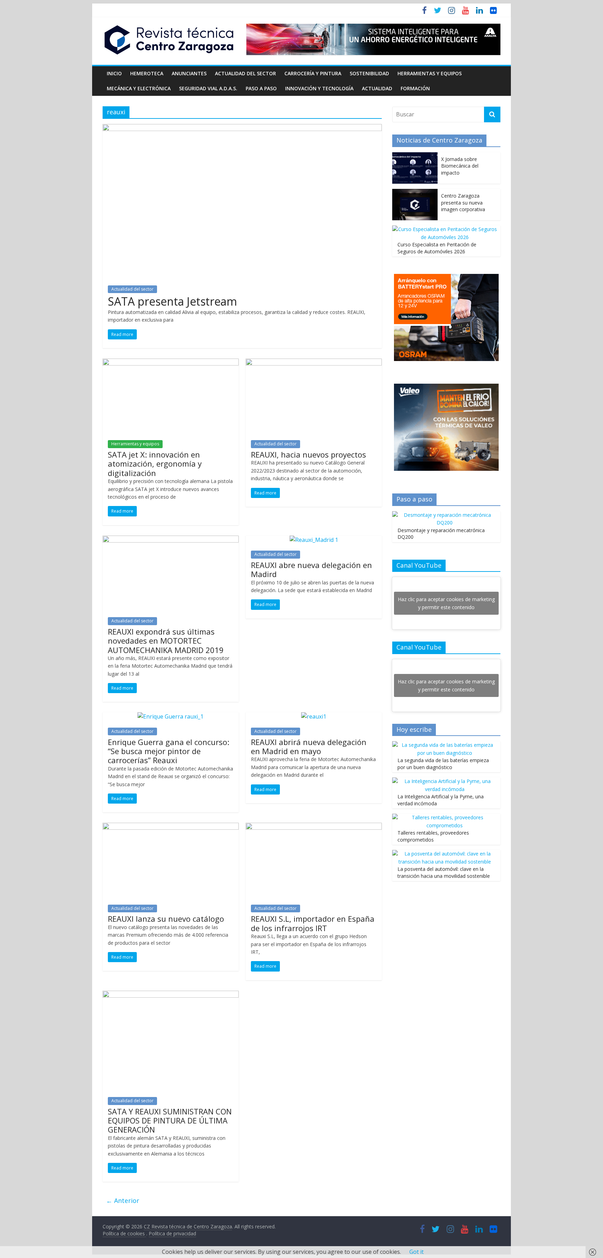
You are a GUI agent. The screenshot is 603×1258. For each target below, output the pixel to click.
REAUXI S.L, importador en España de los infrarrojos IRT (312, 923)
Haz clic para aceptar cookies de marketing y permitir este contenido (446, 603)
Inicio (114, 73)
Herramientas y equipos (429, 73)
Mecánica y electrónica (139, 88)
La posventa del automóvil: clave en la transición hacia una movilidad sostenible (443, 872)
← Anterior (122, 1200)
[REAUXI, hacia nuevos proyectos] (314, 363)
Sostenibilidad (369, 73)
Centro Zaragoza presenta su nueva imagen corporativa (463, 202)
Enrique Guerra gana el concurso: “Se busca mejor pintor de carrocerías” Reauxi (168, 751)
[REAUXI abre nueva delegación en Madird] (314, 540)
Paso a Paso (261, 88)
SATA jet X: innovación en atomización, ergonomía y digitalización (155, 463)
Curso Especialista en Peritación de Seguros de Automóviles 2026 (436, 248)
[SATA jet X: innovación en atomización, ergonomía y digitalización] (171, 363)
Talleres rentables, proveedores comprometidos (433, 836)
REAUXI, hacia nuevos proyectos (308, 454)
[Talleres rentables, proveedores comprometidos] (444, 817)
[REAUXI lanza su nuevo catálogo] (171, 827)
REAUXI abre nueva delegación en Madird (311, 569)
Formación (415, 88)
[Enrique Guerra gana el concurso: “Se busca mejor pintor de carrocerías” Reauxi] (170, 716)
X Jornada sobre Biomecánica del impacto (459, 166)
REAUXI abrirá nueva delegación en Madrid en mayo (308, 746)
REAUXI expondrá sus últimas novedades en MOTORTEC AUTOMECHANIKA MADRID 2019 (166, 640)
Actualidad (377, 88)
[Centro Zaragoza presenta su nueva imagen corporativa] (415, 192)
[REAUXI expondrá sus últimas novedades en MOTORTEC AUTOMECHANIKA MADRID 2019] (171, 540)
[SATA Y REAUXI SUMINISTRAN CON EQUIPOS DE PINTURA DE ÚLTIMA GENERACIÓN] (171, 995)
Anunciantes (189, 73)
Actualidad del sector (245, 73)
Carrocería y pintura (312, 73)
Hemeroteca (146, 73)
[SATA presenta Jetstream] (242, 128)
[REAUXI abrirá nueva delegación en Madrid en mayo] (313, 716)
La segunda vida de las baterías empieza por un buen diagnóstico (443, 763)
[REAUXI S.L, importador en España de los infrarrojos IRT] (314, 827)
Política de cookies (124, 1233)
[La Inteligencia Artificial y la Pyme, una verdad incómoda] (444, 781)
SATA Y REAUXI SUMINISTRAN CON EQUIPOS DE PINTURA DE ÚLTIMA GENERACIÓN (170, 1120)
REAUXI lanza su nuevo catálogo (166, 918)
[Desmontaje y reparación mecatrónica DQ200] (444, 515)
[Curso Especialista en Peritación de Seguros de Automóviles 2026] (444, 229)
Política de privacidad (172, 1233)
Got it (416, 1252)
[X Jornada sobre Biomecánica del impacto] (415, 156)
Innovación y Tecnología (319, 88)
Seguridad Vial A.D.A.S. (208, 88)
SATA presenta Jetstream (172, 301)
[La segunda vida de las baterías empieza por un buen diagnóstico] (444, 745)
